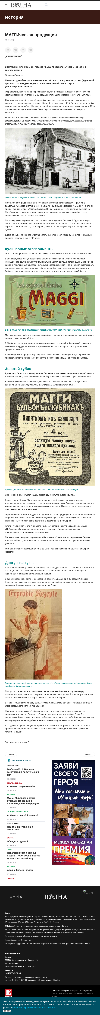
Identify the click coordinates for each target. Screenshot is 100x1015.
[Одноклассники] (23, 50)
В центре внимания (13, 57)
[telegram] (21, 896)
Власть (10, 838)
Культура (11, 795)
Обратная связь (14, 783)
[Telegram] (30, 50)
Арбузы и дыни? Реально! (22, 815)
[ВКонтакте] (15, 50)
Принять (7, 1011)
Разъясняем (12, 766)
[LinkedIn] (8, 50)
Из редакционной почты (18, 812)
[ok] (11, 896)
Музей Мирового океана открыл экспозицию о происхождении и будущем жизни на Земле (23, 802)
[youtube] (17, 896)
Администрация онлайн (21, 786)
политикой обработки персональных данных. (34, 1008)
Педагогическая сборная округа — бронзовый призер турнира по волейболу (23, 856)
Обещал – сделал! (17, 841)
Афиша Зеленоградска (20, 870)
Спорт (9, 849)
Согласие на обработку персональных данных (72, 990)
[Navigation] (6, 5)
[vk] (14, 896)
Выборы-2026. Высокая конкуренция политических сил (23, 772)
